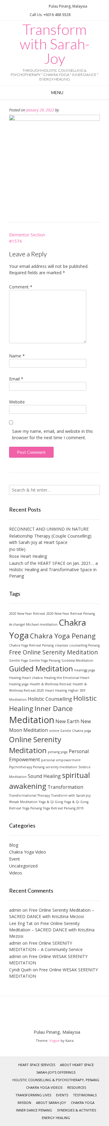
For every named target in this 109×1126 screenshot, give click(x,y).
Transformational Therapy (29, 795)
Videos (15, 873)
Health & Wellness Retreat (50, 684)
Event (14, 859)
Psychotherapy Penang (27, 767)
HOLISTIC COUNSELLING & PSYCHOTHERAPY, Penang (55, 1080)
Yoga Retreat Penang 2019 (63, 808)
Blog (13, 845)
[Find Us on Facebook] (31, 6)
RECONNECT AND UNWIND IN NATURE (49, 529)
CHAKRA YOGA (82, 1102)
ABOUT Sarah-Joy (51, 1102)
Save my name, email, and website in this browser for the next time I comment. (52, 434)
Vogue (54, 1040)
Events (62, 1095)
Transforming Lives (33, 1095)
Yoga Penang (32, 808)
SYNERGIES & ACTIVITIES (76, 1110)
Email (16, 379)
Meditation (31, 720)
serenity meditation (61, 767)
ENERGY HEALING (56, 1117)
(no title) (17, 549)
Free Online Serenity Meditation (53, 652)
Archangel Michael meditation (33, 624)
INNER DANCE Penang (34, 1110)
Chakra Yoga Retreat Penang (31, 645)
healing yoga (18, 684)
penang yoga (58, 752)
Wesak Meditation (23, 802)
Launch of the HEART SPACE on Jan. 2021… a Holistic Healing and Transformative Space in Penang (53, 569)
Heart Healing (56, 690)
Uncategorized (23, 866)
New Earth (67, 721)
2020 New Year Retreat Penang (70, 613)
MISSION (24, 1102)
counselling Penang (84, 645)
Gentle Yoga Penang (44, 660)
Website (17, 402)
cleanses (61, 645)
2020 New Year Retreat (27, 613)
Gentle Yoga (18, 660)
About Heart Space (77, 1064)
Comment (20, 287)
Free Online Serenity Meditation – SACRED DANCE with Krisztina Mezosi (51, 929)
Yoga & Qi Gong (51, 802)
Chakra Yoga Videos (44, 1087)
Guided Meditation (41, 668)
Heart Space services (36, 1064)
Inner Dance (54, 708)
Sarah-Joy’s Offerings (55, 1072)
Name (17, 356)
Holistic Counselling (50, 699)
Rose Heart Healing (28, 556)
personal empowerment (61, 760)
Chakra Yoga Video (27, 852)
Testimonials (85, 1095)
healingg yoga (84, 670)
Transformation (65, 787)
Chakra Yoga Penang (63, 635)
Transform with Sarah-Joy (55, 44)
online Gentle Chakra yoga (70, 731)
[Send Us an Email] (24, 6)
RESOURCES (76, 1087)
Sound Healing (44, 776)
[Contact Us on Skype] (38, 6)
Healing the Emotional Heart (66, 678)
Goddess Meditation (77, 660)
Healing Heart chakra (26, 678)
